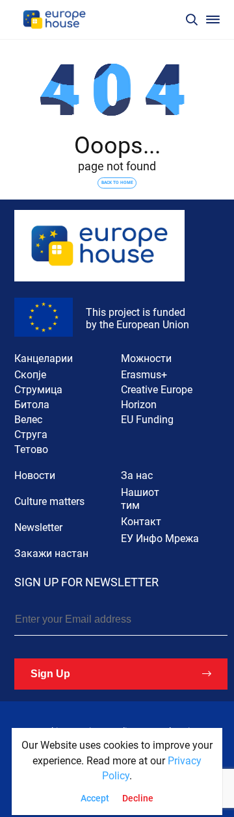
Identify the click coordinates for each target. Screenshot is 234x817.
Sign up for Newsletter (86, 582)
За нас (137, 475)
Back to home (117, 182)
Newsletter (38, 527)
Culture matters (49, 501)
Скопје (30, 375)
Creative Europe (156, 389)
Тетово (31, 449)
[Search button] (192, 19)
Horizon (139, 404)
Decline (137, 798)
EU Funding (147, 419)
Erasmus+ (144, 375)
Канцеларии (43, 358)
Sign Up (50, 673)
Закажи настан (51, 553)
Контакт (141, 521)
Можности (146, 358)
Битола (31, 404)
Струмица (38, 389)
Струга (30, 434)
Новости (34, 475)
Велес (28, 419)
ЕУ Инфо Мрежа (160, 538)
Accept (95, 798)
